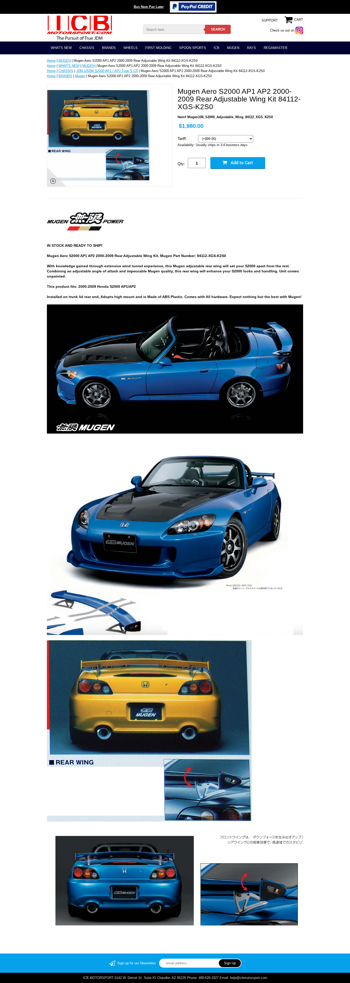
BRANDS (109, 48)
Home (51, 61)
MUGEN (233, 48)
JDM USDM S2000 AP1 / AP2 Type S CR (107, 71)
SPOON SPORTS (192, 48)
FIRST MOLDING (158, 48)
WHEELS (130, 48)
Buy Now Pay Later (149, 7)
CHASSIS (86, 48)
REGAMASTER (275, 48)
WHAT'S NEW (61, 48)
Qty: (181, 163)
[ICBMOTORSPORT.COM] (79, 27)
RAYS (251, 48)
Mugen (80, 76)
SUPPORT (270, 20)
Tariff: (183, 138)
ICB (216, 48)
